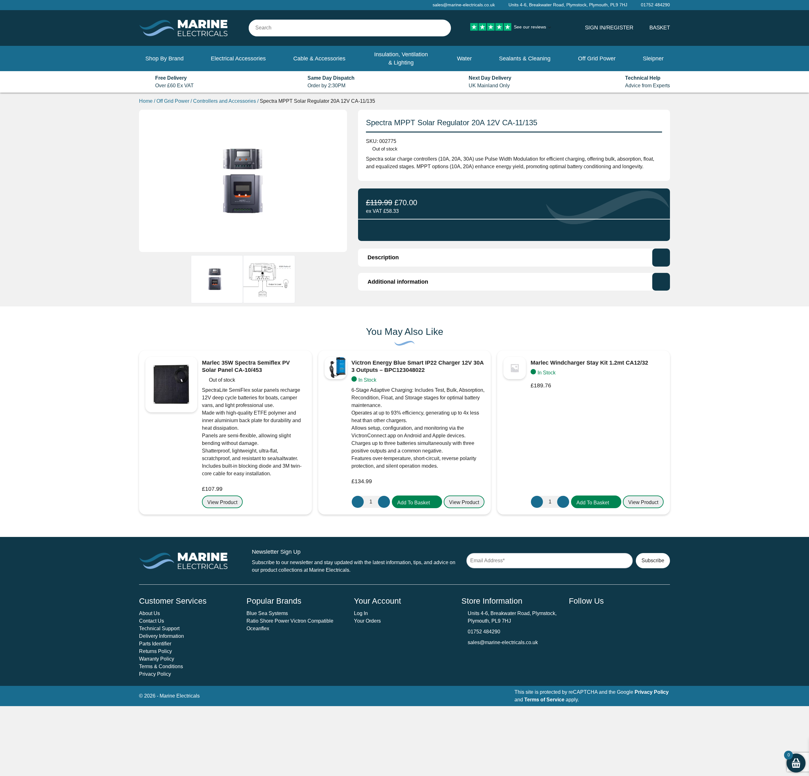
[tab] (514, 257)
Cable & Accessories (319, 58)
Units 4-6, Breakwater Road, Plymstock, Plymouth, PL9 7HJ (567, 4)
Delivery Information (161, 636)
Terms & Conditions (161, 666)
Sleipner (653, 58)
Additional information (398, 282)
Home (146, 101)
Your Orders (367, 621)
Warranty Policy (156, 659)
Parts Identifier (155, 643)
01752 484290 (484, 631)
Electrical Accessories (238, 58)
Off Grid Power (597, 58)
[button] (417, 502)
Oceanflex (257, 628)
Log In (361, 613)
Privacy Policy (155, 674)
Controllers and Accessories (224, 101)
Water (464, 58)
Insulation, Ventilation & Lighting (401, 58)
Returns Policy (155, 651)
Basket (659, 27)
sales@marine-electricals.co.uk (503, 642)
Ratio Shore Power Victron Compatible (289, 621)
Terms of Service (544, 699)
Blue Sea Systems (267, 613)
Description (383, 257)
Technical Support (159, 628)
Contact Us (151, 621)
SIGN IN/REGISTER (609, 27)
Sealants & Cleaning (524, 58)
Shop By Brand (164, 58)
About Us (149, 613)
